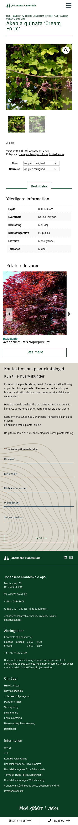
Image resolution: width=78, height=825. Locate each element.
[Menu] (69, 5)
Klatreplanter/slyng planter (47, 16)
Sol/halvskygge (47, 217)
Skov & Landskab (13, 690)
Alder (14, 163)
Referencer (10, 728)
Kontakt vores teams (15, 758)
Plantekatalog (12, 16)
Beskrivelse (39, 186)
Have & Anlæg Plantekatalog (19, 723)
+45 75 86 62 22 (17, 594)
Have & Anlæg (12, 685)
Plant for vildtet (12, 701)
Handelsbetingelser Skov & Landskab (24, 769)
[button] (66, 50)
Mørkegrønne (46, 241)
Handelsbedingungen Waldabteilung (24, 780)
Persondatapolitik (14, 791)
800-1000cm (45, 209)
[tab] (39, 186)
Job (6, 753)
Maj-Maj (43, 225)
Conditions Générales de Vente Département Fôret (31, 785)
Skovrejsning (11, 707)
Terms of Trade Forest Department (23, 774)
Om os (7, 747)
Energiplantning (13, 718)
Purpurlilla (44, 233)
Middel (42, 249)
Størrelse (14, 169)
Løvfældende (27, 16)
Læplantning (11, 712)
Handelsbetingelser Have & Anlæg (22, 764)
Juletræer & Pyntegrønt (17, 696)
